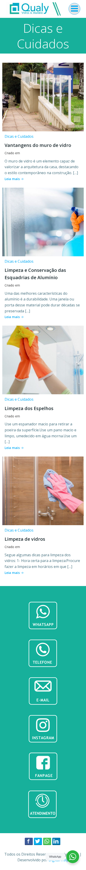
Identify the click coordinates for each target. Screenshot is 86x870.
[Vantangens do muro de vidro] (43, 96)
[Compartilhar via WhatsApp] (47, 841)
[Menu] (74, 9)
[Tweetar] (38, 841)
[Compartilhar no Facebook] (29, 841)
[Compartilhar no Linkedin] (56, 841)
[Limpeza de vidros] (43, 490)
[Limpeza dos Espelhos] (43, 359)
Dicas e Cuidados (19, 136)
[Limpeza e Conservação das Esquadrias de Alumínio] (43, 221)
